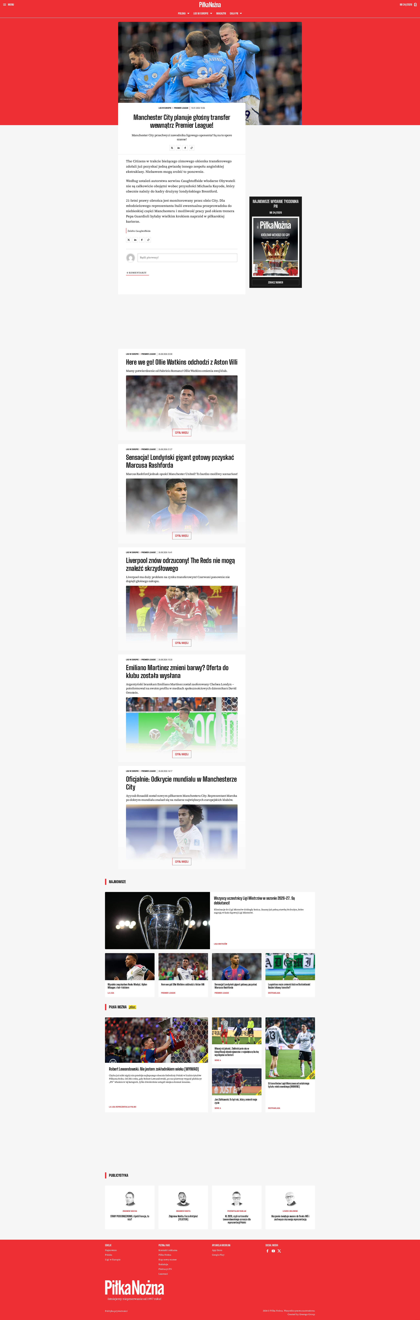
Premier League (181, 108)
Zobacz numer (275, 282)
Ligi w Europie (165, 108)
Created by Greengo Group (301, 1314)
